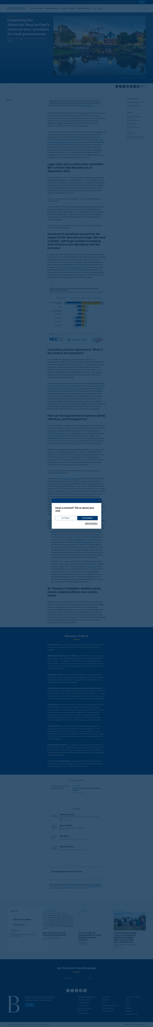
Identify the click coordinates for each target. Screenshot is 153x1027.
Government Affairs (132, 1014)
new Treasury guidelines (72, 267)
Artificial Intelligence (52, 8)
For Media (126, 2)
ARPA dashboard (84, 542)
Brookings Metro (131, 133)
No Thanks (65, 518)
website (91, 566)
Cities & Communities (133, 116)
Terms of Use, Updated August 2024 (39, 1024)
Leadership (105, 1000)
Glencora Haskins (13, 38)
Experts (73, 2)
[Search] (145, 8)
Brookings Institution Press (110, 1005)
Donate (141, 2)
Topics (94, 8)
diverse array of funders (70, 886)
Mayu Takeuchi (25, 38)
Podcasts (128, 1008)
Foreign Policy (82, 1005)
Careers (104, 1002)
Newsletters (118, 2)
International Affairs (36, 8)
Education (64, 8)
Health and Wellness (83, 8)
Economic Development (133, 120)
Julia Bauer (34, 38)
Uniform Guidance (85, 105)
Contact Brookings (107, 1008)
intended (57, 436)
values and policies (93, 886)
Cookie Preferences (108, 1011)
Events (79, 2)
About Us (134, 2)
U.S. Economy (131, 123)
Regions (100, 8)
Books (128, 1005)
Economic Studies (83, 1002)
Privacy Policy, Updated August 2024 (17, 1024)
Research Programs (89, 2)
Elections (72, 8)
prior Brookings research (68, 479)
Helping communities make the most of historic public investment (136, 137)
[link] (22, 919)
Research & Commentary (104, 2)
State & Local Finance (133, 127)
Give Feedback (87, 518)
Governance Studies (84, 1000)
